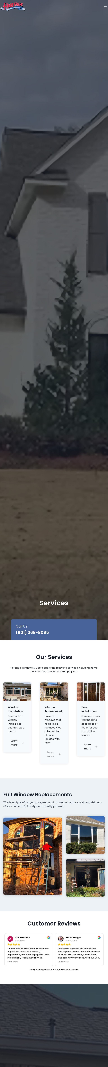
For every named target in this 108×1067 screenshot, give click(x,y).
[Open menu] (105, 6)
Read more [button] (12, 962)
